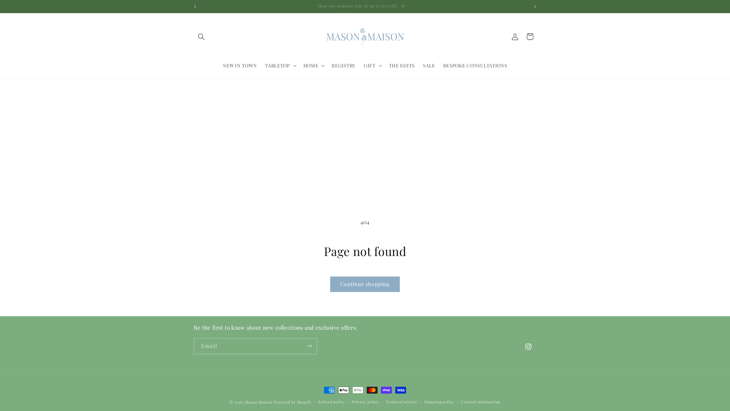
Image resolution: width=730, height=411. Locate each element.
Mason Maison (258, 402)
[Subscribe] (309, 346)
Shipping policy (439, 401)
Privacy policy (365, 401)
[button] (201, 36)
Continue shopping (365, 284)
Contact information (480, 401)
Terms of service (401, 401)
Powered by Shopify (292, 402)
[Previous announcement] (195, 6)
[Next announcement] (535, 6)
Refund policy (331, 401)
